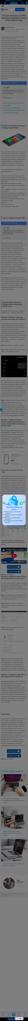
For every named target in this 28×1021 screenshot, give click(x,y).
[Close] (4, 496)
